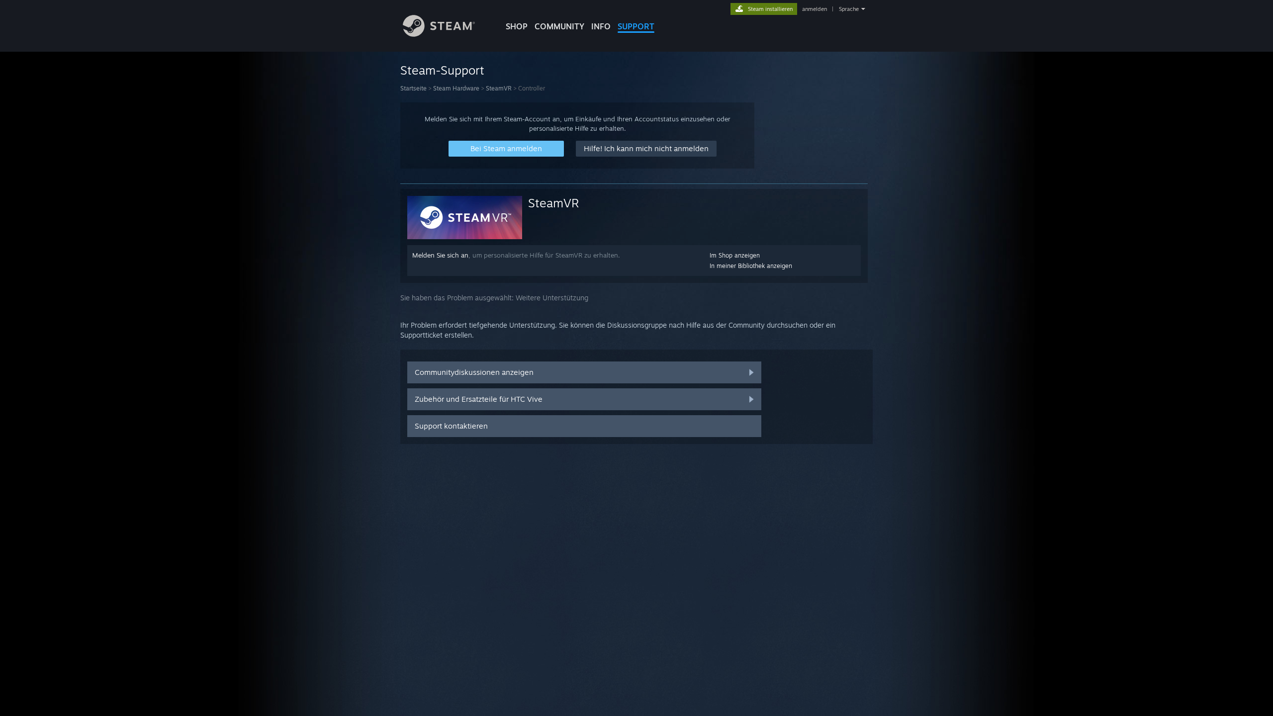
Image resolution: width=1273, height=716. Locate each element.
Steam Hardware (456, 88)
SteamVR (499, 88)
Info (601, 26)
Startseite (413, 88)
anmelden (814, 8)
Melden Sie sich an (440, 255)
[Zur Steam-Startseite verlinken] (439, 34)
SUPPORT (636, 26)
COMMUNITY (559, 26)
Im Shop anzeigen (735, 255)
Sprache (849, 8)
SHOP (517, 26)
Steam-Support (442, 70)
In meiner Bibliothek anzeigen (751, 265)
